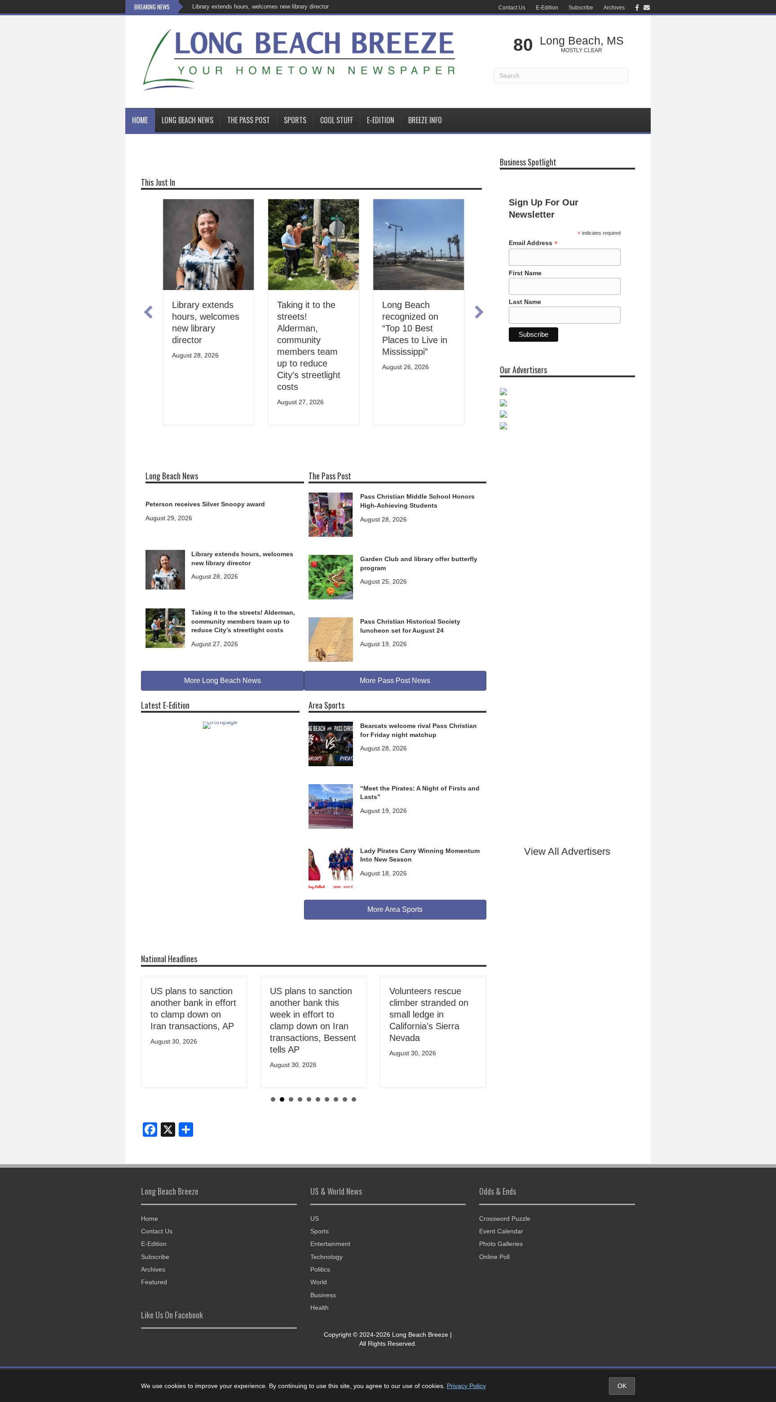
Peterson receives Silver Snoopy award (205, 504)
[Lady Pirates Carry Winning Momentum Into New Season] (331, 868)
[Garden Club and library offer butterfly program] (331, 576)
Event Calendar (501, 1231)
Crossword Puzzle (504, 1218)
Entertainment (330, 1243)
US (314, 1218)
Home (140, 120)
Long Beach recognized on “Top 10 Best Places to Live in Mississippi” (391, 328)
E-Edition (547, 7)
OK (621, 1385)
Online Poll (494, 1256)
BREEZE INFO (425, 120)
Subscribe (581, 7)
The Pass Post (248, 120)
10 (354, 1099)
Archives (614, 7)
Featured (154, 1282)
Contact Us (511, 7)
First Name (525, 273)
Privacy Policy (466, 1385)
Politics (320, 1269)
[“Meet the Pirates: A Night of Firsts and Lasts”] (331, 805)
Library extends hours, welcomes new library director (260, 6)
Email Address (533, 243)
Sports (295, 120)
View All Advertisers (567, 851)
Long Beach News (187, 120)
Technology (326, 1256)
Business (323, 1295)
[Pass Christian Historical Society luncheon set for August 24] (331, 639)
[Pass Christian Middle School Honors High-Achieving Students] (331, 514)
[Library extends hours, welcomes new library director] (165, 569)
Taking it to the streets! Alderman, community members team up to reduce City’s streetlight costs (243, 621)
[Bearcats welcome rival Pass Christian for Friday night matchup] (331, 743)
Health (319, 1307)
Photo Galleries (501, 1243)
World (318, 1282)
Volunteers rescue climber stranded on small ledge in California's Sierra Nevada (428, 1014)
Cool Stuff (336, 120)
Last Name (525, 301)
